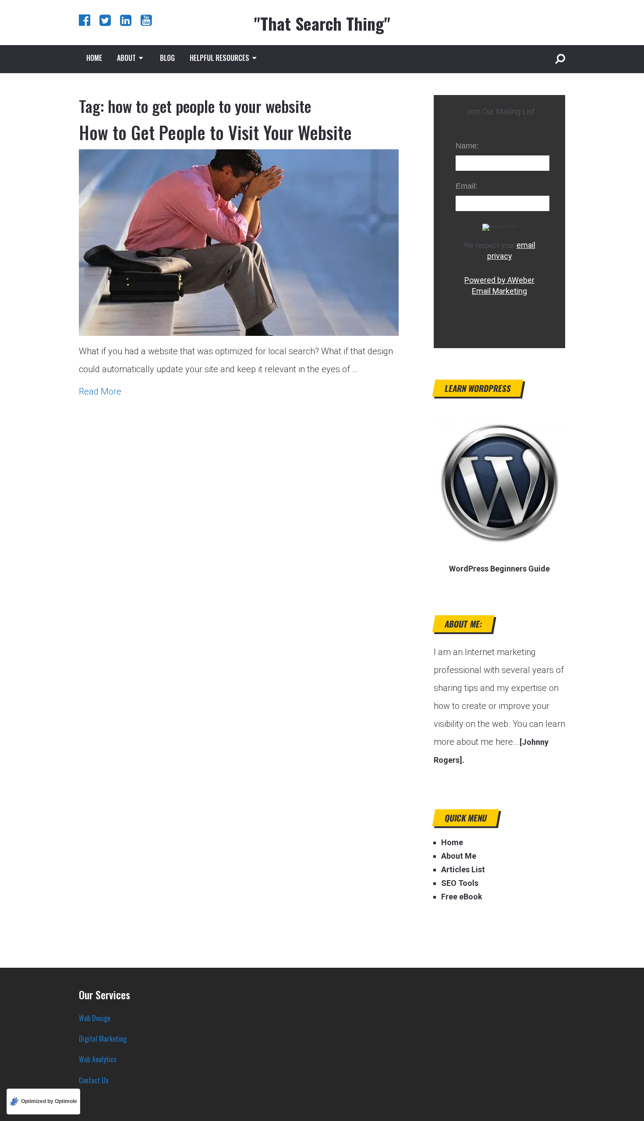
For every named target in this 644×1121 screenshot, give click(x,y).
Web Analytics (98, 1059)
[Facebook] (84, 20)
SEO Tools (459, 883)
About (126, 58)
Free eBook (461, 896)
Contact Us (94, 1080)
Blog (167, 58)
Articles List (463, 869)
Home (94, 58)
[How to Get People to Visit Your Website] (239, 242)
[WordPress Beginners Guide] (499, 545)
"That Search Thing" (322, 23)
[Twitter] (105, 20)
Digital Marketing (103, 1038)
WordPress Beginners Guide (499, 568)
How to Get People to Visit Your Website (215, 132)
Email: (467, 186)
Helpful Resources (219, 58)
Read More (100, 391)
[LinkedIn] (125, 20)
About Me (458, 855)
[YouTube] (146, 20)
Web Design (94, 1018)
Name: (467, 145)
